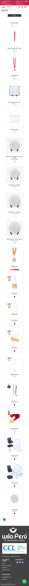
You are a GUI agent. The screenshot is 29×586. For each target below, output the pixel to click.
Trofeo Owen (14, 482)
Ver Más (14, 39)
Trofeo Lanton (14, 401)
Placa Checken (14, 129)
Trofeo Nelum (14, 509)
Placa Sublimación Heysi (14, 102)
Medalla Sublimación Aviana (14, 48)
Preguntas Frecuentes (7, 565)
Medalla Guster (14, 374)
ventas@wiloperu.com (8, 4)
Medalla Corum (14, 266)
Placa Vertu (14, 347)
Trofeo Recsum (14, 455)
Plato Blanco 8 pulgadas (14, 185)
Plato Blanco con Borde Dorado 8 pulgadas (14, 157)
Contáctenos (4, 567)
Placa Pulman (14, 320)
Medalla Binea (14, 75)
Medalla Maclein (14, 428)
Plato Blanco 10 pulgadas (14, 212)
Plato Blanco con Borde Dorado (14, 239)
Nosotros (9, 6)
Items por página (14, 22)
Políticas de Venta (6, 569)
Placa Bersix (14, 293)
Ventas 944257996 (7, 1)
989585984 (3, 2)
